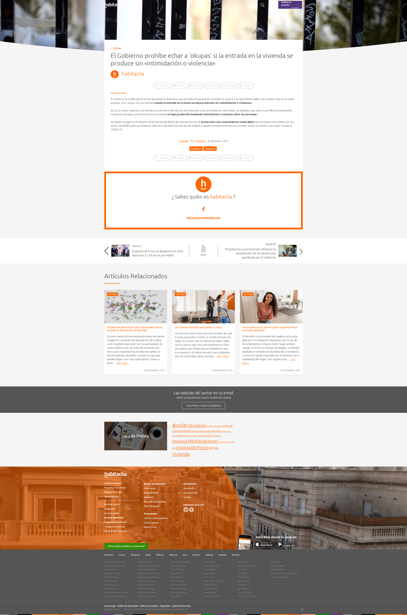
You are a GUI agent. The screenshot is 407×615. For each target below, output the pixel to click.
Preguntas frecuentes (115, 487)
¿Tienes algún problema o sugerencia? (126, 546)
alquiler (180, 425)
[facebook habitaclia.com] (191, 509)
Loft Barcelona (110, 581)
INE (174, 448)
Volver (117, 48)
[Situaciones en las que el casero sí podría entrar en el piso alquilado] (271, 306)
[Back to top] (400, 608)
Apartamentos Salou (112, 573)
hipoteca (179, 441)
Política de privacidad (127, 606)
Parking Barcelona (111, 585)
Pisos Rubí (242, 585)
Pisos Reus (242, 569)
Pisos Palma (242, 562)
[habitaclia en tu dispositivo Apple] (265, 546)
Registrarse (110, 509)
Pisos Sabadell (243, 589)
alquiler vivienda (213, 426)
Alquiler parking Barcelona (149, 577)
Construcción (226, 431)
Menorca (173, 555)
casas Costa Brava (178, 566)
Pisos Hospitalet (211, 589)
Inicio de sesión (111, 504)
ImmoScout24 (152, 609)
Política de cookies (149, 606)
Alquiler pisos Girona (146, 581)
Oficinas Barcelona (212, 566)
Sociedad (184, 141)
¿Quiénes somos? (112, 483)
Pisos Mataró (243, 577)
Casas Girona (176, 573)
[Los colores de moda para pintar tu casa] (203, 306)
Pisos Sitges (276, 562)
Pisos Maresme (110, 589)
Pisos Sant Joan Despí (247, 596)
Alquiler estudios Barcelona (149, 566)
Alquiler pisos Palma (146, 589)
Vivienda (181, 454)
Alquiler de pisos (145, 562)
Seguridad (165, 606)
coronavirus (179, 435)
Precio (202, 447)
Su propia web (190, 492)
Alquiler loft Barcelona (147, 569)
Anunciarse (189, 488)
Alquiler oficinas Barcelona (149, 573)
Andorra (196, 555)
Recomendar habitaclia (115, 531)
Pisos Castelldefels (178, 585)
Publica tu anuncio (290, 5)
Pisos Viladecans (277, 569)
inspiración (186, 447)
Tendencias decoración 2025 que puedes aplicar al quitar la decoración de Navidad (134, 329)
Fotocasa (128, 609)
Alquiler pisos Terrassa (147, 592)
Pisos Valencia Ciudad (213, 581)
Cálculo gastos (151, 522)
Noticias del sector (113, 492)
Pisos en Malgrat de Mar (114, 562)
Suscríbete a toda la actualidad (203, 405)
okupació (210, 148)
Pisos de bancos (152, 506)
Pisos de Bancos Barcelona (115, 596)
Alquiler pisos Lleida (146, 585)
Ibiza (185, 555)
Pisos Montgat (244, 581)
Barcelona (109, 555)
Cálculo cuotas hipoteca (156, 518)
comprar (227, 425)
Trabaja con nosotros (114, 526)
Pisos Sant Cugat (245, 592)
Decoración (192, 436)
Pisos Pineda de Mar (246, 566)
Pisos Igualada (210, 592)
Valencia (209, 555)
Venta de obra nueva (280, 577)
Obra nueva (149, 488)
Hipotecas (197, 440)
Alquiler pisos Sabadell (147, 596)
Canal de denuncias (181, 606)
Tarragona (135, 555)
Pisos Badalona (210, 569)
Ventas (213, 448)
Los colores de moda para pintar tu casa (198, 327)
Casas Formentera (178, 569)
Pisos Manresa (243, 573)
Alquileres (197, 425)
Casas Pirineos (110, 569)
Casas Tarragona (178, 581)
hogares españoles (227, 442)
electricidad (204, 435)
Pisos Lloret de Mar (212, 596)
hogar (213, 441)
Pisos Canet (209, 577)
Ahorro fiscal (150, 527)
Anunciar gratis (111, 513)
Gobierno (196, 148)
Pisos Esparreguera (179, 592)
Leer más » (122, 363)
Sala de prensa (111, 496)
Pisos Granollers (210, 585)
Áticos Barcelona (111, 577)
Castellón (222, 555)
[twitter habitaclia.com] (185, 509)
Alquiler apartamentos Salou (116, 592)
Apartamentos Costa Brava (115, 566)
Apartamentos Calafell (180, 562)
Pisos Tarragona (277, 566)
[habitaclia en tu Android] (287, 546)
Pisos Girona (176, 596)
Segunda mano (151, 492)
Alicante (235, 555)
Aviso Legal (110, 606)
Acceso (187, 497)
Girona (122, 555)
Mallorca (160, 555)
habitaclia (133, 73)
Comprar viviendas (178, 589)
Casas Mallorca (177, 577)
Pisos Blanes (209, 573)
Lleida (148, 555)
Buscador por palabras (155, 501)
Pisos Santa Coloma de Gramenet (285, 573)
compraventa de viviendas (206, 431)
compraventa (181, 431)
